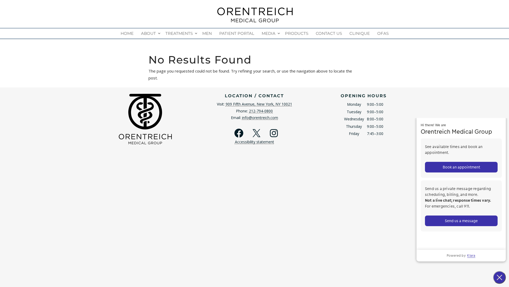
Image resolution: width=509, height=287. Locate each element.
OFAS (383, 33)
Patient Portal (236, 33)
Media (268, 33)
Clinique (359, 33)
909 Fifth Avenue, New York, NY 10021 (259, 104)
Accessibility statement (254, 141)
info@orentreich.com (260, 117)
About (148, 33)
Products (296, 33)
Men (207, 33)
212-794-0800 (261, 110)
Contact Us (329, 33)
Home (127, 33)
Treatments (179, 33)
